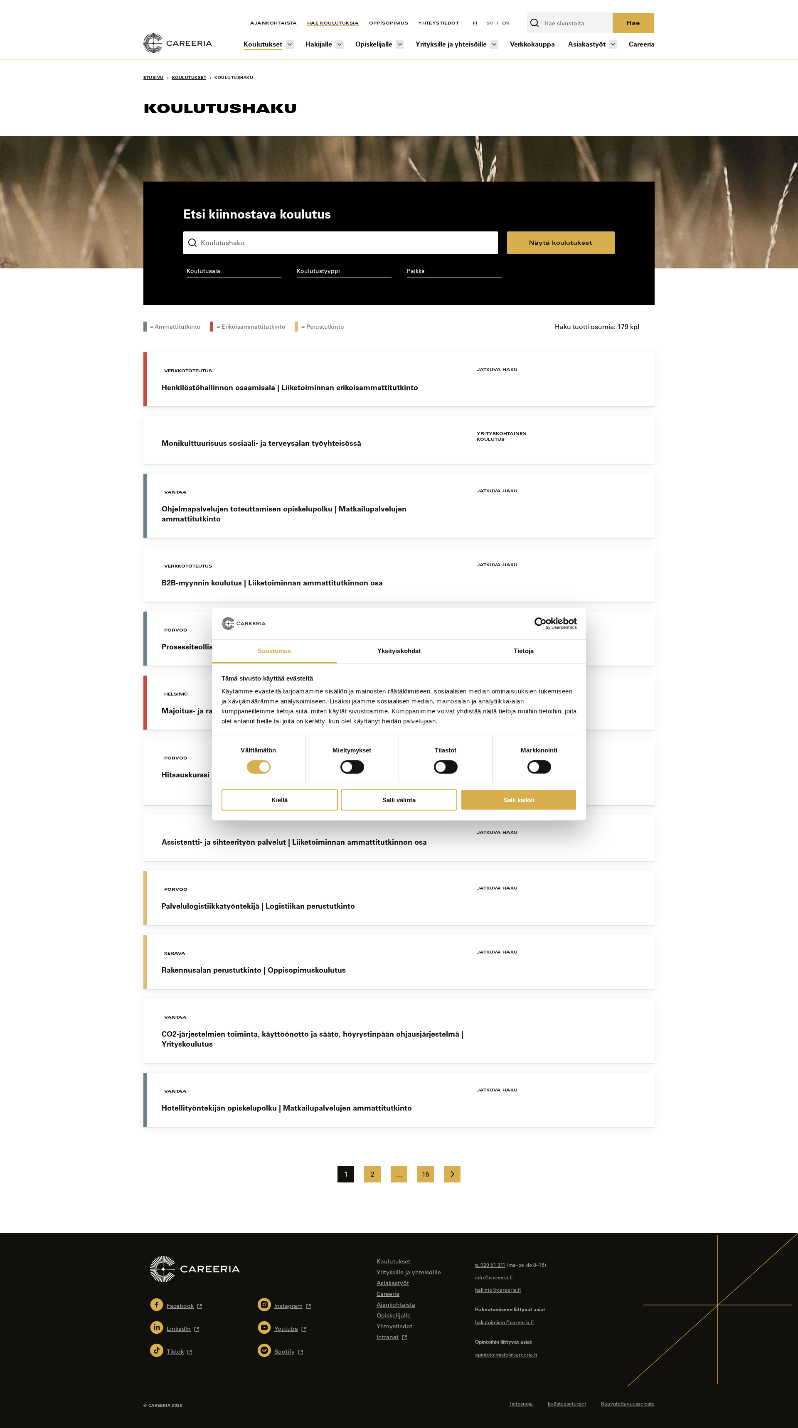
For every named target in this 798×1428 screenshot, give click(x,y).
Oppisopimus (388, 22)
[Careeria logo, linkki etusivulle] (177, 44)
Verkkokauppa (532, 43)
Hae (633, 22)
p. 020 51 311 (490, 1264)
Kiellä (279, 800)
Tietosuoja (521, 1403)
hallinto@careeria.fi (498, 1289)
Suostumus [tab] (274, 650)
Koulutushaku (202, 225)
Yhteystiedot (438, 22)
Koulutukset (263, 43)
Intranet (388, 1337)
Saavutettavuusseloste (628, 1403)
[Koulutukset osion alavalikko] (290, 44)
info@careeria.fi (493, 1277)
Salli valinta (399, 800)
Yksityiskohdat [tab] (399, 650)
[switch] (352, 766)
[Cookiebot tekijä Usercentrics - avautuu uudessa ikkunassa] (540, 623)
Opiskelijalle (373, 43)
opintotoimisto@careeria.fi (506, 1354)
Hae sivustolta (549, 8)
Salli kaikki (518, 800)
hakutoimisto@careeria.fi (504, 1322)
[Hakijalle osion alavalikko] (339, 44)
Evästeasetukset (567, 1403)
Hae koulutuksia (333, 22)
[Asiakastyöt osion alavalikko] (613, 44)
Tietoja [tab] (524, 650)
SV (490, 22)
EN (506, 22)
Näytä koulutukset (560, 242)
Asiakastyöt (587, 43)
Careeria (642, 43)
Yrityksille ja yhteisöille (451, 43)
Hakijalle (318, 43)
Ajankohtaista (273, 22)
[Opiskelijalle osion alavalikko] (400, 44)
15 (426, 1174)
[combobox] (233, 272)
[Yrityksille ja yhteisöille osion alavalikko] (494, 44)
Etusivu (153, 77)
